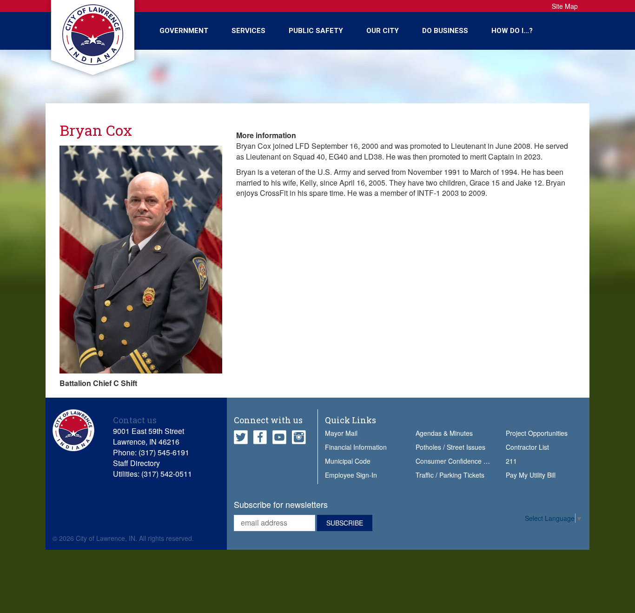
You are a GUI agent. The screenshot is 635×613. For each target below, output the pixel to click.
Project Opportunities (537, 433)
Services (248, 31)
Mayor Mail (341, 433)
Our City (382, 31)
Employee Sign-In (351, 475)
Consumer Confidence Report (459, 461)
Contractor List (527, 447)
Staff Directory (136, 463)
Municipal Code (347, 461)
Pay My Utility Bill (531, 475)
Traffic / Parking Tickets (450, 475)
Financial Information (356, 447)
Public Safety (316, 31)
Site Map (565, 6)
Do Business (445, 31)
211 (511, 461)
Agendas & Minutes (444, 433)
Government (183, 31)
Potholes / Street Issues (450, 447)
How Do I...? (512, 31)
